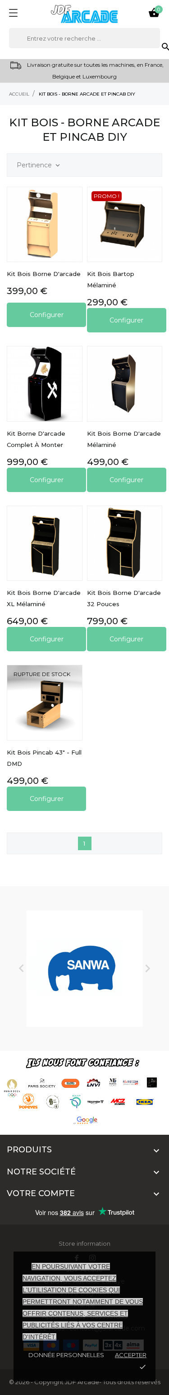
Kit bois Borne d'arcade (44, 273)
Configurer (47, 315)
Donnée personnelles (66, 1354)
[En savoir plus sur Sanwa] (84, 969)
